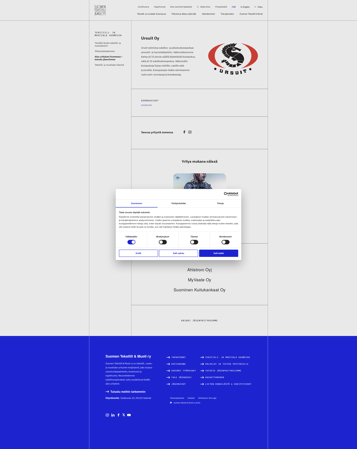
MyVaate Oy (199, 280)
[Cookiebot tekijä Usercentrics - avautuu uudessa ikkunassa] (226, 194)
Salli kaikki (219, 253)
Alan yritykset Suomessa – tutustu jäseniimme (109, 58)
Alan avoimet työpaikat (181, 6)
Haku (260, 6)
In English (245, 6)
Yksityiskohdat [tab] (178, 203)
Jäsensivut (205, 6)
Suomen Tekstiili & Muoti (251, 13)
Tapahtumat (160, 6)
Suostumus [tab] (136, 203)
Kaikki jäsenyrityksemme (199, 320)
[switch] (163, 242)
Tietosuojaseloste (177, 398)
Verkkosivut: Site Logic (207, 398)
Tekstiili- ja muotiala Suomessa (151, 13)
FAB (234, 6)
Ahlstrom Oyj (199, 270)
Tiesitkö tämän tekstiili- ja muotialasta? (108, 44)
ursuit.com (146, 105)
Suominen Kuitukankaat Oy (199, 290)
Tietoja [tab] (220, 203)
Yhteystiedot (221, 6)
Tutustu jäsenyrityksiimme (223, 370)
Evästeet (191, 398)
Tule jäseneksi (227, 13)
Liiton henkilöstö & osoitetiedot (228, 384)
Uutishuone (143, 6)
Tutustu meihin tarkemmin (127, 391)
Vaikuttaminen (208, 13)
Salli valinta (178, 253)
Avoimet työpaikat (183, 370)
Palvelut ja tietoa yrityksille (184, 13)
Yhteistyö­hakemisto (105, 51)
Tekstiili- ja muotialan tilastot (109, 64)
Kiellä (138, 253)
